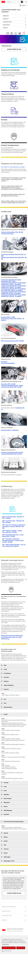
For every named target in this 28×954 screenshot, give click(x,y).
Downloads (4, 119)
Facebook (11, 33)
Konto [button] (23, 5)
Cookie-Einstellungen (18, 929)
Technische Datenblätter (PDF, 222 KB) (12, 452)
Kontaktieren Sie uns (14, 49)
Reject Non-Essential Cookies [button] (8, 947)
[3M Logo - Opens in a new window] (3, 2)
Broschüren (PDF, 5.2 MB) (8, 384)
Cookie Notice (5, 944)
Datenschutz (10, 929)
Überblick (6, 16)
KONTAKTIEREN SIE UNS (14, 893)
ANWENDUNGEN (7, 22)
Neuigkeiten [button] (6, 911)
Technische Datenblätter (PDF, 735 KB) (12, 385)
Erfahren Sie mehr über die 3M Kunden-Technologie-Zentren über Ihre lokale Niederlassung (12, 637)
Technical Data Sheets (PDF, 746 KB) (11, 387)
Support (5, 28)
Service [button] (4, 920)
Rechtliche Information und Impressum (15, 928)
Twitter (15, 33)
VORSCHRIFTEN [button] (6, 915)
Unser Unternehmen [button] (9, 906)
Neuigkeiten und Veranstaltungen (10, 70)
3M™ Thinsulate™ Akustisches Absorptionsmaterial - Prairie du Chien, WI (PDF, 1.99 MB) (13, 540)
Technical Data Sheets (7, 233)
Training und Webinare (7, 94)
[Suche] (22, 2)
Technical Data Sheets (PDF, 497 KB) (11, 454)
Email (7, 33)
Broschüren (4, 361)
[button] (7, 951)
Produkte (6, 19)
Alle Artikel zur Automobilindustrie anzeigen (13, 167)
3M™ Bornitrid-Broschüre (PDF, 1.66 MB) (12, 341)
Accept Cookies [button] (21, 947)
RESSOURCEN (6, 25)
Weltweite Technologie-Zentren (10, 145)
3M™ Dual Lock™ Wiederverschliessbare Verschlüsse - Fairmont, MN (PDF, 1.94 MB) (13, 526)
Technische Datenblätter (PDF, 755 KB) (12, 232)
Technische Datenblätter (8, 363)
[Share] (24, 33)
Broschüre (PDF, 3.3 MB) (8, 317)
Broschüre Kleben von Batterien (10, 430)
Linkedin (20, 33)
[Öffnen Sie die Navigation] (26, 2)
